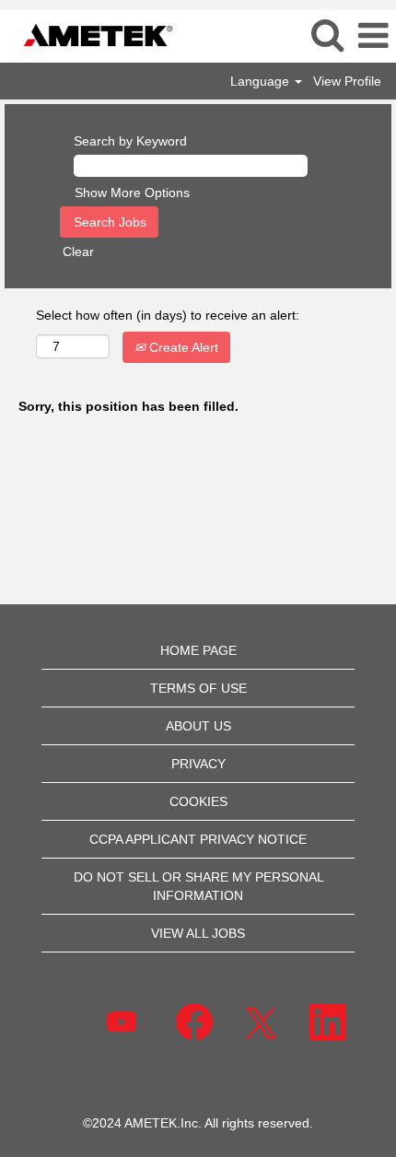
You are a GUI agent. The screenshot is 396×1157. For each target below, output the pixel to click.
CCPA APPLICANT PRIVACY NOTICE (198, 839)
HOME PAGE (198, 650)
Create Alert (182, 347)
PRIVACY (198, 763)
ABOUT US (198, 726)
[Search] (327, 34)
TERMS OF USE (198, 688)
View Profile (347, 81)
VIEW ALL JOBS (198, 933)
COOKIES (198, 801)
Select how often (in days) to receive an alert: (167, 315)
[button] (373, 35)
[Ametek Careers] (91, 35)
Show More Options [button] (132, 192)
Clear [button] (78, 251)
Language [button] (261, 81)
